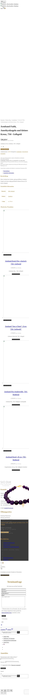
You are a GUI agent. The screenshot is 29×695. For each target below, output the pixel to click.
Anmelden (3, 668)
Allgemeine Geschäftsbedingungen (11, 546)
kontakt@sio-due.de (8, 508)
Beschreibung (6, 171)
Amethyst (10, 196)
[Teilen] (5, 690)
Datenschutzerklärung (8, 557)
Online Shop (8, 120)
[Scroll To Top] (1, 625)
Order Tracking (6, 544)
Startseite (3, 120)
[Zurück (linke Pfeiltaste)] (2, 693)
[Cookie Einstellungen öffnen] (11, 688)
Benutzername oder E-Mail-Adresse (9, 657)
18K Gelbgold (11, 191)
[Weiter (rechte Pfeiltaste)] (5, 693)
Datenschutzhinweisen (7, 612)
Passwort (3, 662)
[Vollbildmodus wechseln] (8, 690)
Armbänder (14, 120)
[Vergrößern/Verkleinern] (11, 690)
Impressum (5, 559)
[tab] (15, 171)
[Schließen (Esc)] (2, 690)
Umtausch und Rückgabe (9, 542)
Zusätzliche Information (8, 173)
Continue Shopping (5, 575)
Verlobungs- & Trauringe (8, 638)
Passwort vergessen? (16, 665)
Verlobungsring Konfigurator (9, 640)
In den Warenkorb (4, 149)
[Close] (1, 627)
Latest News (6, 642)
